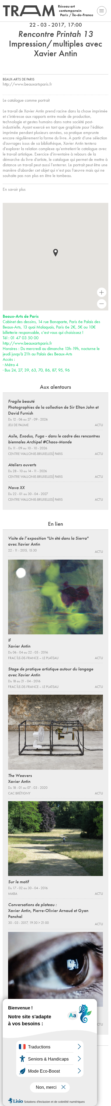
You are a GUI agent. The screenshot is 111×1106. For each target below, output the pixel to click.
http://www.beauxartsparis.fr (27, 84)
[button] (55, 253)
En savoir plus (14, 189)
